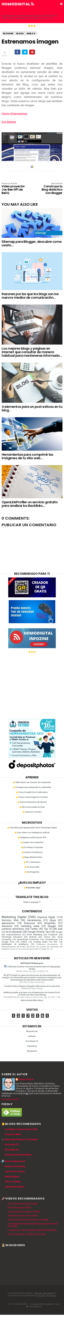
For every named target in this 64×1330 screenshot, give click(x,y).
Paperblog (32, 1046)
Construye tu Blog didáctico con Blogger (52, 188)
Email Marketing (34, 934)
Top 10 (48, 929)
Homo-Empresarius (14, 113)
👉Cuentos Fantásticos (31, 852)
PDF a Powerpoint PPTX (19, 1207)
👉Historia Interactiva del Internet (32, 802)
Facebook (52, 934)
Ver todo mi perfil (10, 1099)
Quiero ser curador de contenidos (44, 947)
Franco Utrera (26, 1079)
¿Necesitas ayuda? (14, 1186)
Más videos (38, 1000)
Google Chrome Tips (39, 931)
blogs (20, 33)
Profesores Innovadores (47, 944)
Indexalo (32, 1036)
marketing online (30, 926)
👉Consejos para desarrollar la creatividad (32, 787)
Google (59, 932)
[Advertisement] (32, 685)
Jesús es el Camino (15, 1171)
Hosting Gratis (40, 942)
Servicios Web (10, 920)
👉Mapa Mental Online (32, 857)
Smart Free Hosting (15, 1166)
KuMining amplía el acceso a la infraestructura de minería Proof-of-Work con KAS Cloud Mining (31, 993)
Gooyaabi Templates (46, 1295)
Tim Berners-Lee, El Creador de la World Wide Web (32, 1230)
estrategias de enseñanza (15, 944)
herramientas (34, 920)
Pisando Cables (13, 1134)
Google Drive (8, 942)
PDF (55, 942)
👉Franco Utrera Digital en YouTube (32, 797)
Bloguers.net (32, 1031)
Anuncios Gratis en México (18, 1154)
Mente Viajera (12, 1176)
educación (7, 926)
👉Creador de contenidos (31, 842)
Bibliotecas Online (8, 949)
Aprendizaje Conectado (28, 939)
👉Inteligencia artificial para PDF (32, 837)
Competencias (51, 939)
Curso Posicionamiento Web (28, 949)
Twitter (34, 929)
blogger (8, 33)
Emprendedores (14, 934)
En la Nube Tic (32, 1041)
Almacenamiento (9, 947)
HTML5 (24, 942)
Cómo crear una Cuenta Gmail (22, 1203)
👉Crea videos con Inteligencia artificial (32, 832)
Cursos (47, 937)
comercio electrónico (13, 929)
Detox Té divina (13, 1181)
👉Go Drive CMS (32, 867)
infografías (50, 923)
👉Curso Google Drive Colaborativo (32, 792)
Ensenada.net (12, 1149)
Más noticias (26, 1000)
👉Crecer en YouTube (31, 812)
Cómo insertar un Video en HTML (24, 1211)
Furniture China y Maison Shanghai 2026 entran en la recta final (32, 986)
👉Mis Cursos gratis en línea (32, 807)
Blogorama (32, 1051)
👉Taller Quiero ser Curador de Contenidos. (32, 782)
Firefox (23, 947)
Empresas (29, 923)
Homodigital (16, 4)
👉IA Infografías (32, 872)
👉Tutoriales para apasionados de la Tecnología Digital (32, 827)
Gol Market (9, 122)
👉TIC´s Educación (31, 862)
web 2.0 (31, 33)
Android (33, 937)
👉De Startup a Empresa (32, 847)
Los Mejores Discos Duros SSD (21, 1129)
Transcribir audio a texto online (23, 1215)
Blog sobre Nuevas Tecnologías (21, 1139)
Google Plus (45, 949)
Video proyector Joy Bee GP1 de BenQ (13, 188)
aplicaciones (8, 923)
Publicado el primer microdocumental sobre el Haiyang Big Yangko (33, 967)
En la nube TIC (12, 1144)
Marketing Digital (14, 917)
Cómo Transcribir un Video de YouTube (27, 1234)
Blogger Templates (44, 1293)
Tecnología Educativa (12, 937)
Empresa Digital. (46, 917)
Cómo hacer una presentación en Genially (28, 1219)
